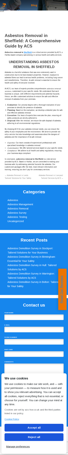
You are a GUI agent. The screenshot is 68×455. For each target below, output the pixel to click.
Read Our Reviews (61, 289)
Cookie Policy (12, 419)
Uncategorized (15, 221)
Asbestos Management (20, 204)
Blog (34, 5)
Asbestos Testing (17, 217)
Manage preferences (18, 446)
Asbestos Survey (17, 212)
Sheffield (28, 52)
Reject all (34, 437)
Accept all (34, 427)
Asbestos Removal (17, 208)
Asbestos (12, 200)
